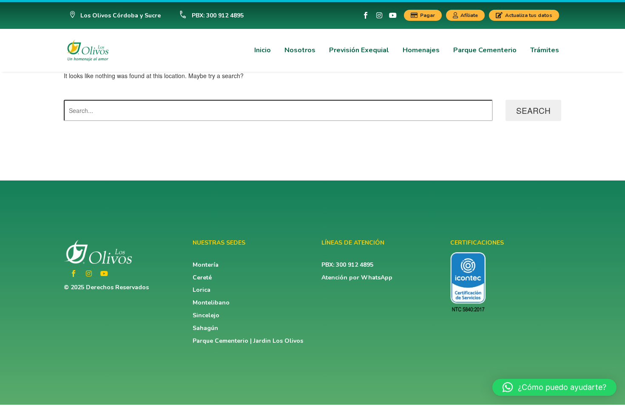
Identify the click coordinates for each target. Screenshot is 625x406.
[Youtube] (393, 15)
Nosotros (299, 50)
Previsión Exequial (359, 50)
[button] (115, 15)
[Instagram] (379, 15)
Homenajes (421, 50)
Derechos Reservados (117, 287)
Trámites (544, 50)
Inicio (262, 50)
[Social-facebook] (365, 15)
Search (533, 110)
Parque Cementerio (485, 50)
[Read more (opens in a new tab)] (207, 15)
